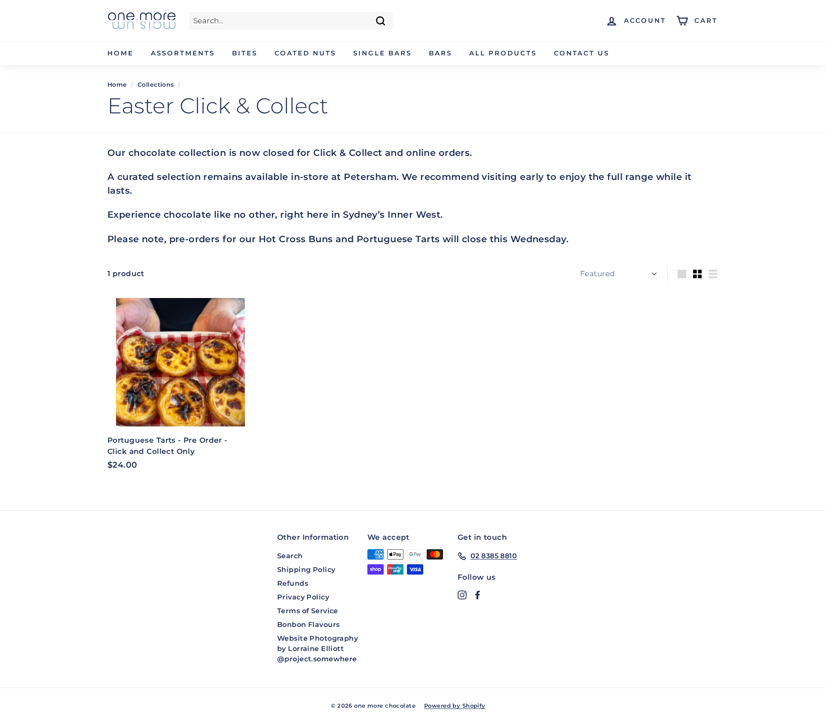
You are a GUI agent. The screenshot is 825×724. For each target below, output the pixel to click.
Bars (440, 53)
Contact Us (581, 53)
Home (120, 53)
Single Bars (382, 53)
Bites (244, 53)
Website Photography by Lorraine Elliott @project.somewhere (317, 648)
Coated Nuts (305, 53)
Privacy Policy (303, 597)
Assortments (183, 53)
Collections (156, 84)
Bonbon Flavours (308, 625)
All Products (503, 53)
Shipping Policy (306, 570)
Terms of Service (307, 611)
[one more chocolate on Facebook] (477, 595)
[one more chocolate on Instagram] (462, 595)
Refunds (292, 583)
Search (290, 556)
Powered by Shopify (455, 705)
